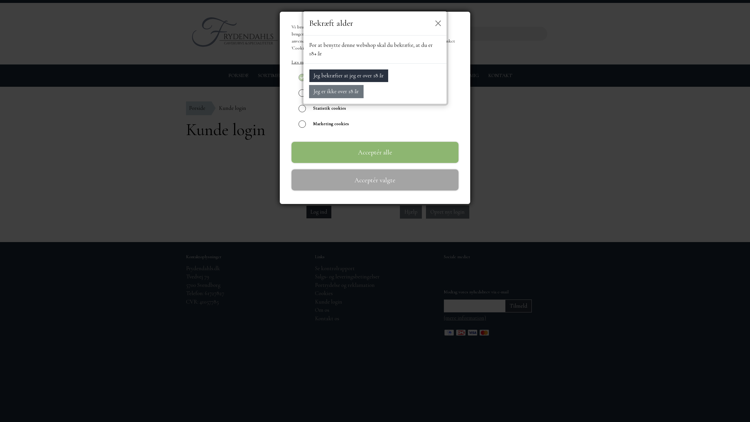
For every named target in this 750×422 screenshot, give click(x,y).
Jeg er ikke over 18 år (336, 91)
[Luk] (438, 23)
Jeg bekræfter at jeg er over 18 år (348, 75)
